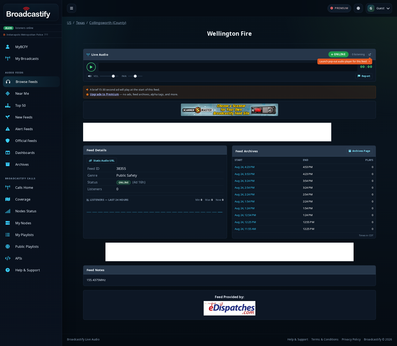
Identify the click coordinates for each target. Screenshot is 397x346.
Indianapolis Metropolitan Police (25, 34)
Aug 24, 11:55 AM (245, 229)
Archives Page (361, 151)
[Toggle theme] (358, 8)
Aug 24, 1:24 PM (245, 208)
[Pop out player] (369, 54)
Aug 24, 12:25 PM (245, 222)
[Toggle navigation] (71, 8)
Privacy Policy (351, 339)
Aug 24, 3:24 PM (245, 181)
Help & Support (297, 339)
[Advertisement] (207, 132)
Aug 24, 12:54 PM (245, 215)
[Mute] (89, 76)
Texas (80, 22)
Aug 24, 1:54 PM (245, 201)
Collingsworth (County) (107, 22)
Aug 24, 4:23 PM (245, 167)
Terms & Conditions (324, 339)
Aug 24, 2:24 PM (245, 194)
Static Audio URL (104, 160)
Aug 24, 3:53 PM (245, 174)
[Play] (91, 67)
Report (365, 76)
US (69, 22)
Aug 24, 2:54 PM (245, 187)
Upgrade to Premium (104, 94)
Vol (96, 76)
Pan (124, 76)
